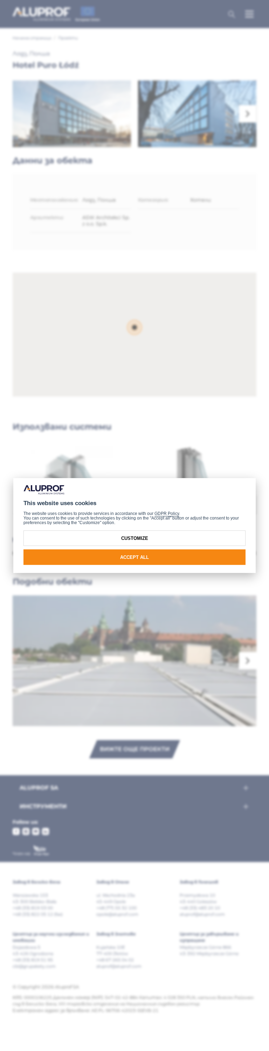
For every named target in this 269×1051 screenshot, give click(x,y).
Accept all (134, 557)
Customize (134, 538)
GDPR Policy (166, 513)
